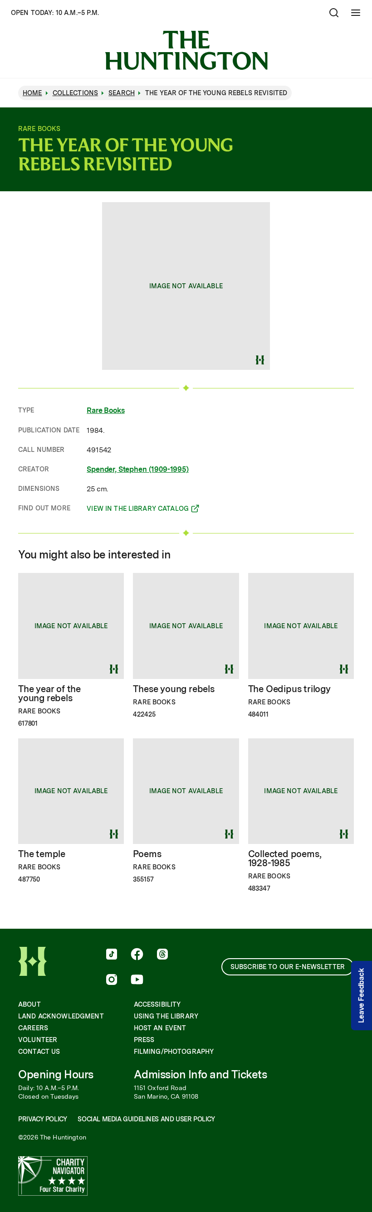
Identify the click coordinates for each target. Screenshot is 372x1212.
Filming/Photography (174, 1051)
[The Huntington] (186, 50)
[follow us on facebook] (137, 955)
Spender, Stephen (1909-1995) (138, 469)
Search (121, 93)
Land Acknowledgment (61, 1016)
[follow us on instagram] (111, 980)
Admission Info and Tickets (200, 1074)
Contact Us (39, 1051)
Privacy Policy (42, 1119)
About (29, 1004)
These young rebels (173, 689)
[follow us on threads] (162, 955)
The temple (41, 853)
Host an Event (160, 1028)
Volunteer (37, 1039)
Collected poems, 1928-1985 (285, 858)
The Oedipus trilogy (289, 689)
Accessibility (157, 1004)
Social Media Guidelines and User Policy (146, 1119)
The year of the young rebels (49, 693)
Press (144, 1039)
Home (32, 93)
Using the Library (166, 1016)
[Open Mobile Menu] (355, 12)
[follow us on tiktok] (111, 955)
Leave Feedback (361, 995)
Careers (33, 1028)
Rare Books (105, 410)
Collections (75, 93)
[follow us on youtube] (137, 980)
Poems (147, 853)
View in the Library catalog (138, 510)
